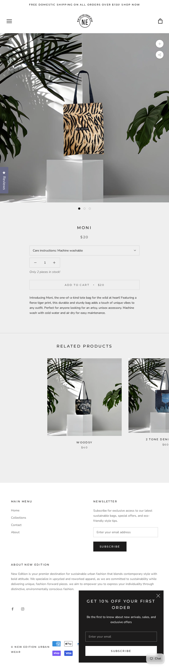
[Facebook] (12, 608)
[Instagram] (22, 608)
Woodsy (84, 442)
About (15, 532)
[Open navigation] (9, 21)
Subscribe (121, 651)
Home (15, 510)
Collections (18, 518)
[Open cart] (160, 21)
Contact (16, 525)
